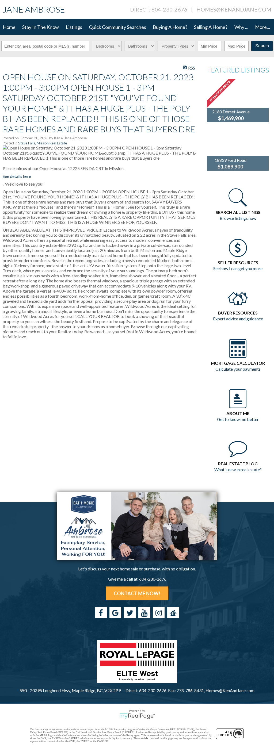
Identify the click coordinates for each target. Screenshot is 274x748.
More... (262, 27)
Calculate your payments (238, 368)
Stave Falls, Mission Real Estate (42, 143)
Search (262, 46)
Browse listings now (238, 218)
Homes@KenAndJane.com (233, 9)
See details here (17, 176)
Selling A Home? (210, 27)
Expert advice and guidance (238, 318)
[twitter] (130, 612)
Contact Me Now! (137, 593)
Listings (74, 27)
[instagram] (159, 612)
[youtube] (144, 612)
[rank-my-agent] (173, 612)
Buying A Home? (170, 27)
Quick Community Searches (117, 27)
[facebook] (101, 612)
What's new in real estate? (238, 469)
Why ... (241, 27)
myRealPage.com (137, 716)
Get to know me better (238, 419)
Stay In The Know (40, 27)
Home (9, 27)
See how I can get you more (237, 268)
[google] (115, 612)
